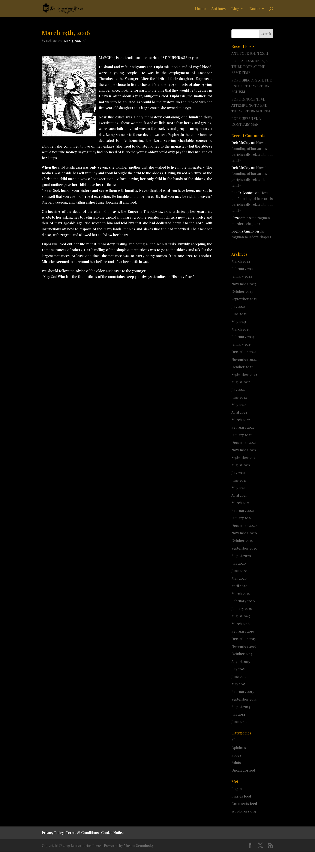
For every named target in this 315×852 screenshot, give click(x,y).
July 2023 (238, 306)
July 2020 (238, 563)
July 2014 (238, 714)
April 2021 (239, 495)
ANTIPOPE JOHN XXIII (249, 53)
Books (254, 9)
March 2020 (240, 593)
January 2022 (241, 435)
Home (200, 9)
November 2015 (243, 646)
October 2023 (242, 291)
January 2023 (241, 344)
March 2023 (240, 329)
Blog (235, 9)
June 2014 (239, 721)
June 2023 (239, 314)
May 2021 (238, 487)
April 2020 (239, 586)
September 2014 (244, 699)
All (84, 41)
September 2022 (244, 374)
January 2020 (241, 608)
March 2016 (240, 623)
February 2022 (242, 427)
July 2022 (238, 389)
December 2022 (243, 351)
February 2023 (242, 336)
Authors (218, 9)
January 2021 (241, 518)
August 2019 (240, 616)
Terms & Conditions (82, 832)
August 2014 (240, 706)
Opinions (238, 747)
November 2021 (243, 450)
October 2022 (242, 367)
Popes (236, 755)
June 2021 (238, 480)
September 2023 (244, 299)
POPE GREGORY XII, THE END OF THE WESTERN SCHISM (251, 86)
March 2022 (240, 419)
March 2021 (240, 502)
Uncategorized (243, 770)
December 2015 (243, 638)
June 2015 (238, 676)
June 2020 (239, 570)
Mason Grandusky (139, 845)
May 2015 (238, 684)
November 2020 (244, 533)
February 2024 (243, 268)
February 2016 (242, 631)
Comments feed (244, 803)
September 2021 (243, 457)
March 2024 (240, 261)
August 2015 (240, 661)
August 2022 (240, 382)
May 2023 (238, 321)
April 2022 (239, 412)
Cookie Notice (112, 832)
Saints (236, 762)
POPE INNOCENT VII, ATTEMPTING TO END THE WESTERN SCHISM (250, 105)
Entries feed (241, 796)
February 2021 (242, 510)
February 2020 (243, 601)
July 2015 (237, 669)
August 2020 (241, 555)
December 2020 (244, 525)
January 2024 (241, 276)
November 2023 (243, 284)
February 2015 (242, 691)
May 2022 (238, 404)
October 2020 (242, 540)
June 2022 (239, 397)
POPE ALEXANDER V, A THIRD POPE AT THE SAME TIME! (249, 67)
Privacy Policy (53, 832)
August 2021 (240, 465)
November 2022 (243, 359)
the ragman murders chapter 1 (251, 237)
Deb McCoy (54, 41)
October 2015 (241, 653)
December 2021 (243, 442)
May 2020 (239, 578)
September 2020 (244, 548)
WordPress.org (243, 811)
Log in (236, 788)
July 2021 (238, 472)
